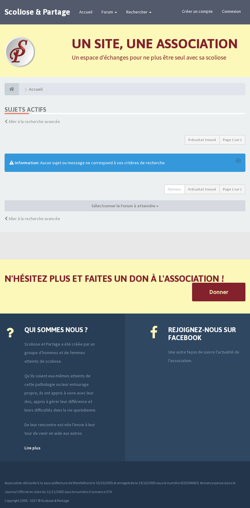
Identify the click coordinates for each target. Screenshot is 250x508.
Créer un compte (197, 11)
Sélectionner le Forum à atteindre (123, 206)
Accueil (85, 12)
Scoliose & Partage (37, 11)
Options (174, 189)
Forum (108, 12)
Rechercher (137, 12)
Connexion (231, 11)
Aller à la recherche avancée (34, 121)
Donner (218, 292)
